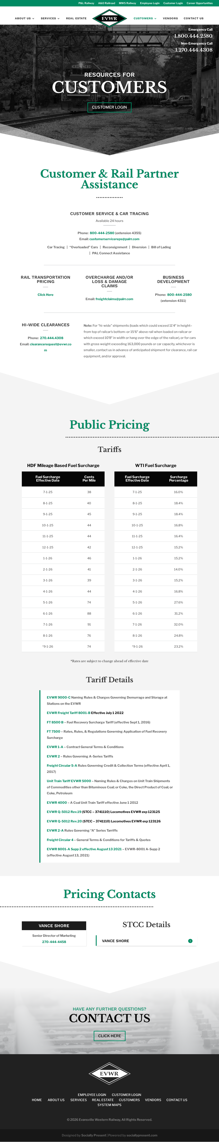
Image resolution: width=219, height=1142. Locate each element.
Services (48, 18)
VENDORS (153, 1100)
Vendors (170, 18)
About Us (23, 18)
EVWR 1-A (55, 747)
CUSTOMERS (129, 1100)
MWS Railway (127, 3)
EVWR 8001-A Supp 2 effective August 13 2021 (84, 849)
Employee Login (150, 3)
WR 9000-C (61, 697)
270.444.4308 (51, 338)
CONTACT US (176, 1100)
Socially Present (93, 1135)
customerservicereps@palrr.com (114, 239)
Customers (143, 18)
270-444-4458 (54, 942)
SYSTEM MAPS (109, 1105)
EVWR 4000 (57, 803)
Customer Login (173, 3)
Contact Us (194, 18)
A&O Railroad (106, 3)
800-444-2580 (101, 233)
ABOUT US (56, 1100)
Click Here (45, 295)
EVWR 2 (53, 756)
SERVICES (78, 1100)
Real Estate (76, 18)
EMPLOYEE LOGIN (92, 1095)
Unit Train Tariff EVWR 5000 (69, 781)
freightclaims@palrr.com (114, 299)
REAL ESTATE (103, 1100)
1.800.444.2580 (193, 36)
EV (49, 697)
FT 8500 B (55, 722)
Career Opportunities (200, 3)
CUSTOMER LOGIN (126, 1095)
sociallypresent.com (142, 1135)
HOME (37, 1100)
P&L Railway (86, 3)
